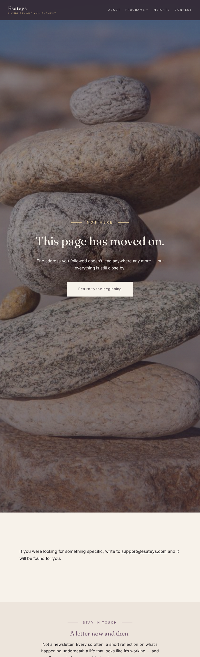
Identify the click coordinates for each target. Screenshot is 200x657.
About (114, 9)
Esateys (32, 10)
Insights (161, 9)
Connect (183, 9)
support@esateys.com (144, 551)
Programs (135, 9)
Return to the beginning (100, 289)
